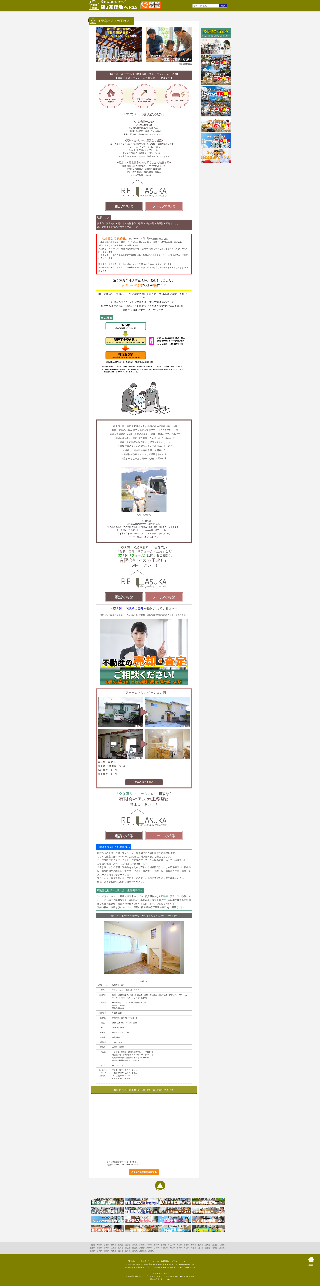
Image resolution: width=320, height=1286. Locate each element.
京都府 (142, 1247)
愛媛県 (207, 1247)
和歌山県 (164, 1247)
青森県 (99, 1244)
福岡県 (99, 1250)
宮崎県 (135, 1250)
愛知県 (99, 1247)
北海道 (92, 1244)
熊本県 (113, 1250)
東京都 (163, 1244)
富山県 (215, 1244)
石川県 (222, 1244)
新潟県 (193, 1244)
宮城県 (120, 1244)
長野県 (200, 1244)
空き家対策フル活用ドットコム (124, 1070)
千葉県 (186, 1244)
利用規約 (165, 1261)
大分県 (120, 1250)
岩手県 (106, 1244)
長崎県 (127, 1250)
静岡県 (106, 1247)
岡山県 (172, 1247)
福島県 (135, 1244)
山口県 (200, 1247)
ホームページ (117, 1065)
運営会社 (132, 1261)
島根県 (193, 1247)
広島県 (179, 1247)
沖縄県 (151, 1250)
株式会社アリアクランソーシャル (149, 1267)
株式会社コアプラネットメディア (148, 1276)
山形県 (127, 1244)
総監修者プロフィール (149, 1261)
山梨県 (207, 1244)
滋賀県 (135, 1247)
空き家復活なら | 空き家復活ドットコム (161, 1264)
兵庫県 (149, 1247)
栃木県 (156, 1244)
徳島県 (92, 1250)
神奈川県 (171, 1244)
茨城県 (142, 1244)
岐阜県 (120, 1247)
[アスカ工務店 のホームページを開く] (144, 196)
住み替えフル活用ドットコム (123, 1078)
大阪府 (127, 1247)
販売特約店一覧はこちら (160, 1279)
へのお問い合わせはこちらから (144, 1090)
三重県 (113, 1247)
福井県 (92, 1247)
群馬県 (149, 1244)
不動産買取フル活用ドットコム (124, 1072)
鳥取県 (186, 1247)
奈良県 (156, 1247)
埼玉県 (179, 1244)
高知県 (222, 1247)
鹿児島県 (142, 1250)
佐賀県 (106, 1250)
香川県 (215, 1247)
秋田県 (113, 1244)
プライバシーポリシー (181, 1261)
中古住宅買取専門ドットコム (123, 1075)
